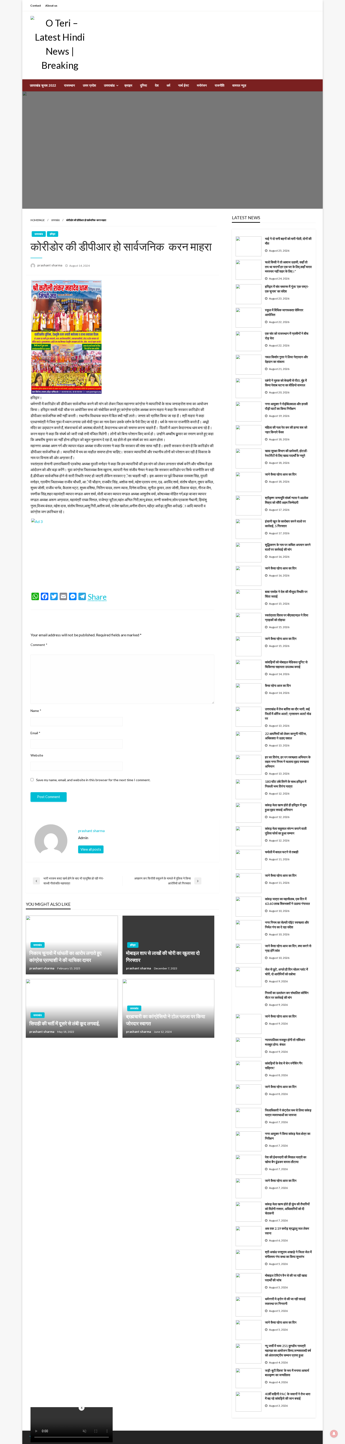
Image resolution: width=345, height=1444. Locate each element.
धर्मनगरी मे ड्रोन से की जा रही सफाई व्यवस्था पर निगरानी (285, 1301)
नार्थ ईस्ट (183, 85)
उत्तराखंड (109, 85)
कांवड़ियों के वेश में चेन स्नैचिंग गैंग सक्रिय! (283, 1065)
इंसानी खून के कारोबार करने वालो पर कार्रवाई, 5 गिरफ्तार (285, 523)
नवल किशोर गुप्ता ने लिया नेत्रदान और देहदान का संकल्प (286, 359)
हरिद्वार (52, 233)
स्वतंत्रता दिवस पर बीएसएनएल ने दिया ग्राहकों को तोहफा (286, 617)
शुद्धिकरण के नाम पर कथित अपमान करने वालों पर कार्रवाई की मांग (287, 547)
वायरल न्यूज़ (239, 85)
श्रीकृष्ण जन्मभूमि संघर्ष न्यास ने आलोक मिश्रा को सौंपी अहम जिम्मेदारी (286, 500)
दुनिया (143, 85)
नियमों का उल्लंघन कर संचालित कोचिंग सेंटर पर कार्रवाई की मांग (286, 995)
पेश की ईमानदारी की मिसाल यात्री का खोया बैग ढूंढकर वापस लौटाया (285, 1159)
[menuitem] (43, 85)
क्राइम (128, 85)
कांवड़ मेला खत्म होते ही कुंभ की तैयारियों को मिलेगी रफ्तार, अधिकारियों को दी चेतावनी (287, 1208)
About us (51, 5)
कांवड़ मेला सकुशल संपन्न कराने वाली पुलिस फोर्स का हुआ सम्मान (286, 830)
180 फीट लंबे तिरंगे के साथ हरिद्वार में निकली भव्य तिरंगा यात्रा (285, 784)
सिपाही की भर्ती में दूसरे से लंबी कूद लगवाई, (64, 1023)
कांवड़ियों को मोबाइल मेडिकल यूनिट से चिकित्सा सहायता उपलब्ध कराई (286, 664)
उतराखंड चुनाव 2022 (43, 85)
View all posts (90, 849)
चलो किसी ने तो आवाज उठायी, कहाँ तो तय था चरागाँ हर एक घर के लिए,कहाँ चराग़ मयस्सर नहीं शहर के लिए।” (288, 266)
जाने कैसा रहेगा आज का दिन (280, 474)
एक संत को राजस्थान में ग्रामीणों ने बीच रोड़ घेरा (286, 335)
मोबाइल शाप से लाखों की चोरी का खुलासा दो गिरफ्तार (163, 956)
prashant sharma (50, 265)
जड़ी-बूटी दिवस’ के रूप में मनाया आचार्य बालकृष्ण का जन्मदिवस (287, 1372)
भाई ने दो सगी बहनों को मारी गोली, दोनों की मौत (288, 241)
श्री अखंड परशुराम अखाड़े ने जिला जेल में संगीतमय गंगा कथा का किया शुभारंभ (288, 1254)
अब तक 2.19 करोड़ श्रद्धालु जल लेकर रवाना (287, 1230)
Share (97, 597)
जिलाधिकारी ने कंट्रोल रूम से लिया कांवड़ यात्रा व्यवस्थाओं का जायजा (288, 1112)
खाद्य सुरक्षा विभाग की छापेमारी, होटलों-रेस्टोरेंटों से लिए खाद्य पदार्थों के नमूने (286, 453)
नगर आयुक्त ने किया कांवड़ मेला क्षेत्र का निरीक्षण (287, 1136)
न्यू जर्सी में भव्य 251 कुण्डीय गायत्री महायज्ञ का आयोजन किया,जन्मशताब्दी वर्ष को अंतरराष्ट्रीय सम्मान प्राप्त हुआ (288, 1350)
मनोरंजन (202, 85)
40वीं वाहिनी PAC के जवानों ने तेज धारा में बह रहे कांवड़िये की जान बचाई (287, 1396)
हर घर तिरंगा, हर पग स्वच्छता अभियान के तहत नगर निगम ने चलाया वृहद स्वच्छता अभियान (287, 761)
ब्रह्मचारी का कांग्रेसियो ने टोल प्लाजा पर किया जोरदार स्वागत (165, 1019)
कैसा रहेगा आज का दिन (278, 685)
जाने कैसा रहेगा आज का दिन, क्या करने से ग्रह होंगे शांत (288, 948)
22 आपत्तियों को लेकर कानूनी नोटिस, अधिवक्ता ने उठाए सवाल (286, 736)
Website (37, 755)
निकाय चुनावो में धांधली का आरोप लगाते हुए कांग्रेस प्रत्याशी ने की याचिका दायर (65, 956)
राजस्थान (69, 85)
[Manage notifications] (334, 1433)
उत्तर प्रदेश (89, 85)
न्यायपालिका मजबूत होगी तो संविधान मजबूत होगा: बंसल (285, 1042)
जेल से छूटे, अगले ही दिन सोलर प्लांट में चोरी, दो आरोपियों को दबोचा (286, 971)
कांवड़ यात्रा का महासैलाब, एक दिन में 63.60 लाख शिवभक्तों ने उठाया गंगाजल (287, 901)
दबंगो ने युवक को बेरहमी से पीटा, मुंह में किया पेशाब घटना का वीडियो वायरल (286, 382)
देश (157, 85)
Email (35, 733)
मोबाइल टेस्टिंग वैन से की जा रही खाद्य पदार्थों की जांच (286, 1277)
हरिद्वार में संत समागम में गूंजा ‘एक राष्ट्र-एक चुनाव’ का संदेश (287, 288)
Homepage (38, 220)
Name (36, 711)
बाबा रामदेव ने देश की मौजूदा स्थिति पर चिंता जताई (286, 594)
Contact (35, 5)
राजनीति (219, 85)
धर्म (168, 85)
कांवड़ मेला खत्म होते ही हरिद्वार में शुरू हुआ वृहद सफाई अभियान (286, 807)
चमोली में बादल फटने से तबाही (281, 852)
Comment (39, 645)
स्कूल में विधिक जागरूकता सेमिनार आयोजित (284, 312)
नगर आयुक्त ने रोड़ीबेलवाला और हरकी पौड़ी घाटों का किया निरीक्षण (286, 406)
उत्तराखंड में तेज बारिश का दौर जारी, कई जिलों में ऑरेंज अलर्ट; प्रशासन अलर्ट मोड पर (288, 713)
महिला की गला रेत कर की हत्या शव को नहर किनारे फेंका (286, 429)
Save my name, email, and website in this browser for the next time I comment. (93, 780)
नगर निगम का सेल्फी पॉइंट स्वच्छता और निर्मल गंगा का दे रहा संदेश (287, 924)
